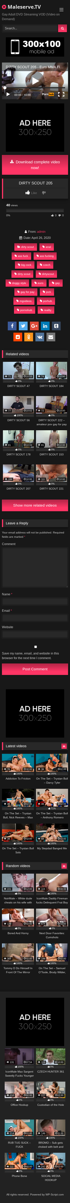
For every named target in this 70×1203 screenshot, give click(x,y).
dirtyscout (48, 273)
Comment (8, 544)
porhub (47, 300)
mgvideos (26, 300)
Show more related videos (35, 505)
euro (40, 283)
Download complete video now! (37, 165)
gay (57, 283)
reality (47, 310)
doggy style (19, 283)
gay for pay (27, 291)
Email (7, 610)
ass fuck (23, 255)
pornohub (26, 310)
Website (7, 627)
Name (7, 594)
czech (46, 264)
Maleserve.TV (23, 6)
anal (48, 246)
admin (41, 231)
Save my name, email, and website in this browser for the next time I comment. (30, 656)
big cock (26, 264)
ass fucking (47, 255)
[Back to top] (58, 1191)
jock (48, 291)
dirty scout (27, 246)
